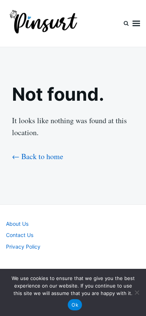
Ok (75, 305)
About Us (17, 224)
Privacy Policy (23, 246)
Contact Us (19, 235)
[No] (136, 292)
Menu (136, 23)
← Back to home (37, 156)
